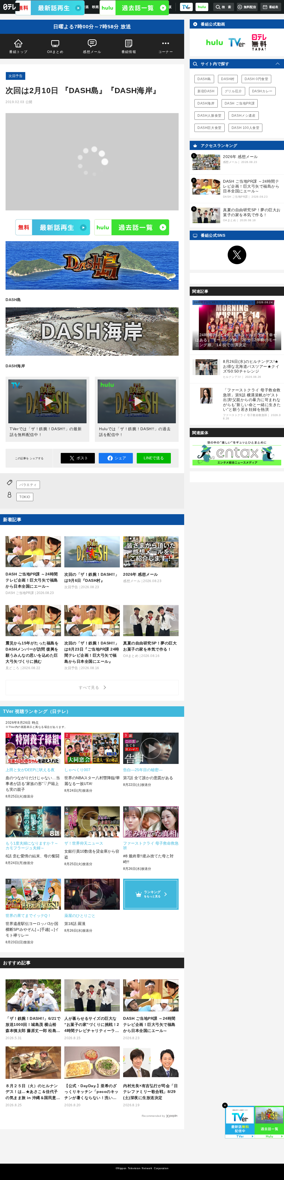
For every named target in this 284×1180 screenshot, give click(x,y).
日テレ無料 (259, 42)
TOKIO (24, 497)
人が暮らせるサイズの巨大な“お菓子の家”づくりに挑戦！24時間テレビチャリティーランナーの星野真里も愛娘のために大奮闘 (91, 1025)
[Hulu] (134, 8)
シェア (120, 458)
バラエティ (28, 485)
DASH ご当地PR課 (240, 103)
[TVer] (186, 7)
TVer (52, 227)
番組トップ (18, 52)
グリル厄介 (233, 91)
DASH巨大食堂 (209, 128)
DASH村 (228, 79)
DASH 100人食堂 (246, 128)
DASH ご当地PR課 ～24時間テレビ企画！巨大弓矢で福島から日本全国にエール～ (149, 1024)
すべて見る (90, 687)
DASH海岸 (206, 103)
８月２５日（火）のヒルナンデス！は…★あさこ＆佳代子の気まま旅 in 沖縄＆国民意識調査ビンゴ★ (33, 1092)
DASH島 (204, 79)
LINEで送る (154, 458)
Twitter (236, 255)
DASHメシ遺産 (244, 116)
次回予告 (15, 76)
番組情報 (128, 52)
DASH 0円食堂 (256, 79)
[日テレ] (10, 7)
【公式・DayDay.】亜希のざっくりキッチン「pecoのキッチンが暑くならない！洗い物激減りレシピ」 (91, 1092)
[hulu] (202, 7)
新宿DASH (206, 91)
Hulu (131, 227)
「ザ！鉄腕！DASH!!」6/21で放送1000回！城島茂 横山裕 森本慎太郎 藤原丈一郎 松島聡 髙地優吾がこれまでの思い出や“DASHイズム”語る (33, 1025)
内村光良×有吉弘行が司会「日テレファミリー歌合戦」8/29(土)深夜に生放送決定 (150, 1092)
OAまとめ (55, 52)
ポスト (82, 458)
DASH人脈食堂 (209, 116)
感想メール (92, 52)
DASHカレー (262, 91)
